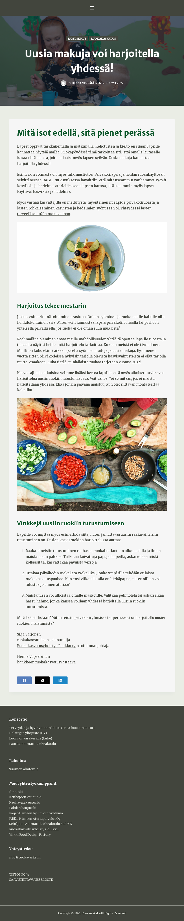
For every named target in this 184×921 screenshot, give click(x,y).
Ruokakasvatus (103, 38)
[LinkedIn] (60, 680)
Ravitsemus (77, 38)
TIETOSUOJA (19, 874)
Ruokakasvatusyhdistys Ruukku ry (46, 646)
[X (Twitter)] (42, 680)
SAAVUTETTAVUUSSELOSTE (31, 880)
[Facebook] (24, 680)
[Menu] (92, 8)
